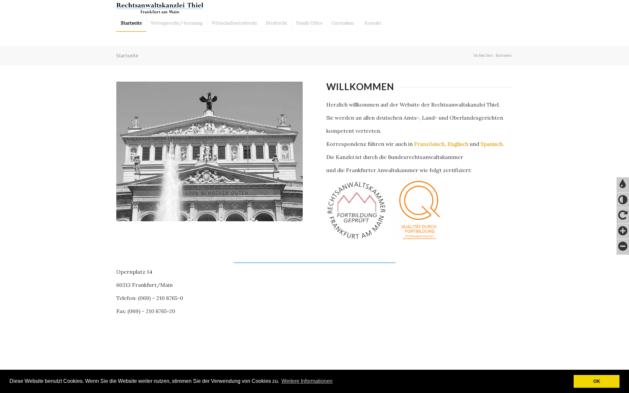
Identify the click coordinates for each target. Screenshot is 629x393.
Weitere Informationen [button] (307, 381)
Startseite (127, 55)
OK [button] (596, 381)
